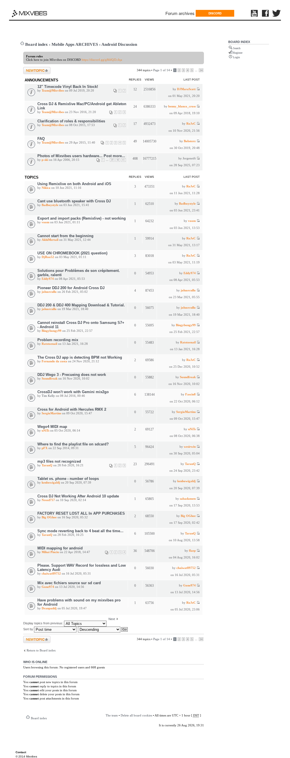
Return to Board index (41, 650)
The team (112, 715)
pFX (45, 448)
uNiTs (45, 430)
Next (111, 619)
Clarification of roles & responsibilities (71, 121)
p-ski (45, 159)
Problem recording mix (57, 340)
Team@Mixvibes (53, 90)
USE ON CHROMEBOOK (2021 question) (72, 253)
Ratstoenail (49, 343)
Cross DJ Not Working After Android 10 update (78, 496)
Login (236, 57)
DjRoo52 (48, 257)
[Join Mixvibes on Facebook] (266, 13)
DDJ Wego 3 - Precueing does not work (71, 374)
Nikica (46, 187)
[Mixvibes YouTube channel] (255, 13)
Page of (161, 70)
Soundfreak (49, 378)
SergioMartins (51, 413)
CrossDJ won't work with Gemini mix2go (73, 392)
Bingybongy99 (51, 330)
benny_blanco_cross (182, 106)
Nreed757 (48, 500)
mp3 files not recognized (59, 461)
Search (236, 48)
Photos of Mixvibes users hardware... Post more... (81, 156)
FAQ (41, 139)
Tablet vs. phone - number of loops (68, 479)
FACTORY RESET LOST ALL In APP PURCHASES (81, 513)
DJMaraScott (186, 89)
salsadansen (188, 498)
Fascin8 (190, 394)
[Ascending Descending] (103, 629)
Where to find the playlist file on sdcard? (73, 444)
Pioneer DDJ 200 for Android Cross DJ (71, 288)
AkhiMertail (50, 239)
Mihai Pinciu (50, 552)
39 (112, 160)
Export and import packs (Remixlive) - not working (81, 218)
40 (117, 160)
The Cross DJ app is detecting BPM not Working (79, 357)
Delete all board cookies (136, 715)
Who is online (35, 662)
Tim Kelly (48, 395)
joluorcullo (49, 291)
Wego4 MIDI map (52, 427)
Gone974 (48, 586)
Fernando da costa (54, 361)
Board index (36, 44)
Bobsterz (190, 141)
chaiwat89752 (51, 573)
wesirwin (190, 446)
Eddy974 (48, 278)
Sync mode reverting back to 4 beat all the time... (80, 531)
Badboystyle (50, 205)
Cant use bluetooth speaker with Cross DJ (74, 201)
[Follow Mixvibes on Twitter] (276, 13)
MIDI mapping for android (60, 548)
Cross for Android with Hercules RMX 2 (71, 409)
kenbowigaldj (51, 482)
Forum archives (180, 13)
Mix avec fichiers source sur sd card (69, 583)
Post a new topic (33, 68)
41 (123, 160)
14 (201, 70)
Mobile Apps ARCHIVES (75, 44)
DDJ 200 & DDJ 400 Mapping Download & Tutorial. (81, 305)
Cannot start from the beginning (65, 236)
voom (45, 222)
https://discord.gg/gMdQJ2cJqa (102, 59)
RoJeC (191, 123)
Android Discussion (119, 44)
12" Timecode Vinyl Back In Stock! (67, 87)
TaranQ (47, 465)
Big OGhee (49, 517)
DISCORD (214, 13)
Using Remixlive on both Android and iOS (74, 184)
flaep (192, 550)
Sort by (28, 629)
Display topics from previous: (43, 623)
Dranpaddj (49, 608)
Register (237, 52)
